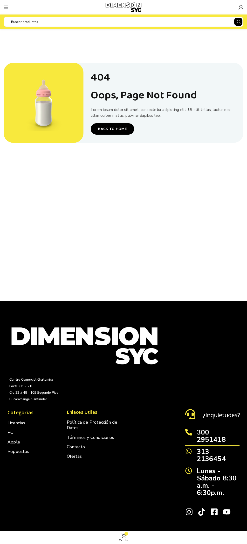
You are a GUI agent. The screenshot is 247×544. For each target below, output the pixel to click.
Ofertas (74, 456)
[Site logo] (123, 7)
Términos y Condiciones (90, 437)
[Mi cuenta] (241, 7)
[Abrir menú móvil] (6, 7)
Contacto (76, 447)
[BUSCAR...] (238, 22)
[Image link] (84, 345)
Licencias (16, 423)
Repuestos (18, 451)
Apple (13, 442)
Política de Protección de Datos (92, 425)
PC (10, 432)
